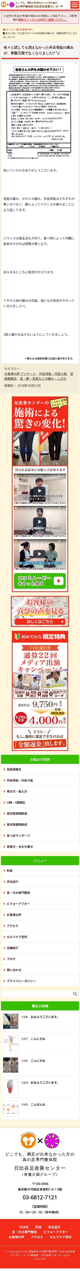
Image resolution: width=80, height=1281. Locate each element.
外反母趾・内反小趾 (53, 374)
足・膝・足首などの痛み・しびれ (43, 379)
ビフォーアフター (18, 904)
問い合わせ (14, 970)
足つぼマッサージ (18, 835)
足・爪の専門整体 (18, 893)
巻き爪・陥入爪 (17, 791)
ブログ (11, 959)
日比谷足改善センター (40, 1164)
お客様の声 (14, 915)
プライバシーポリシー (21, 981)
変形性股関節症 (17, 813)
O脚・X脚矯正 (16, 802)
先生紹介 (12, 882)
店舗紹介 (12, 948)
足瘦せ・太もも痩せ (20, 847)
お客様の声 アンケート (20, 374)
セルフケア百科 (17, 937)
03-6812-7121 (40, 1197)
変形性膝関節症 (17, 824)
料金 (10, 871)
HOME (24, 1227)
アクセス (12, 926)
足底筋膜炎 (14, 769)
